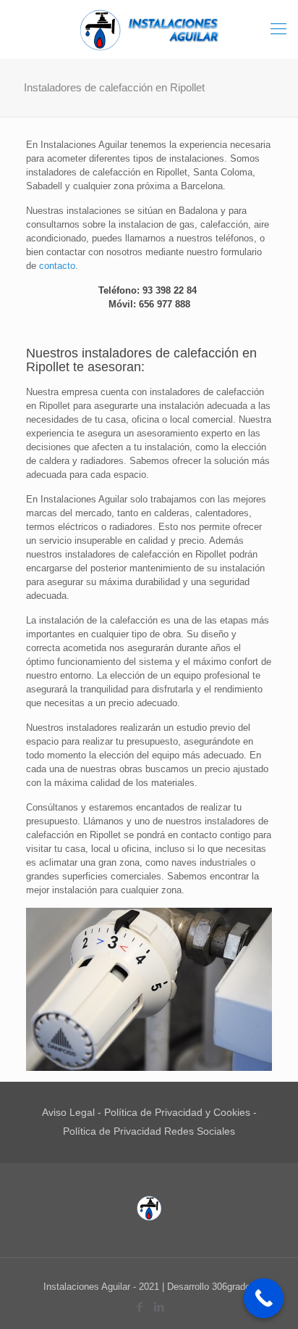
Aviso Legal (68, 1112)
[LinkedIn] (158, 1307)
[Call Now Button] (264, 1298)
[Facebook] (139, 1307)
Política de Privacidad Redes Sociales (149, 1131)
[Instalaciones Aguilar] (149, 29)
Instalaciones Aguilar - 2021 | (105, 1286)
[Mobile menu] (278, 29)
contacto (57, 265)
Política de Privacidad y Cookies (177, 1112)
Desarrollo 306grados (211, 1286)
